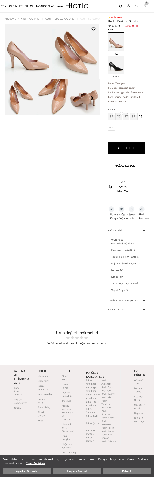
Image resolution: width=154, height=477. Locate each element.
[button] (28, 51)
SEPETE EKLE (126, 148)
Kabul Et (127, 471)
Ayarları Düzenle (26, 471)
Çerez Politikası (35, 463)
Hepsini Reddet (77, 471)
